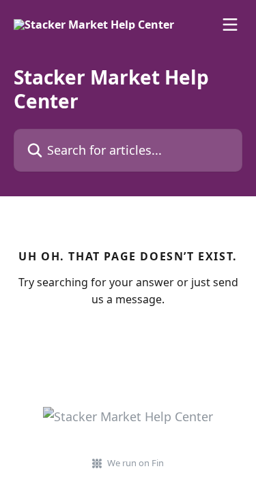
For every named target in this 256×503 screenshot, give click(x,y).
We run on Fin (135, 463)
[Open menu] (230, 24)
